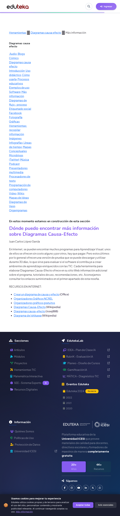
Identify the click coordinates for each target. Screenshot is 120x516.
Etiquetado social (20, 108)
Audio (13, 53)
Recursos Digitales (26, 389)
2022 (69, 397)
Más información (24, 511)
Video (13, 193)
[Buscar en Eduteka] (88, 6)
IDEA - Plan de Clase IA (81, 350)
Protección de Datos (27, 444)
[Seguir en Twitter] (93, 488)
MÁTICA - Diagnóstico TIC (83, 376)
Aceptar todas (83, 505)
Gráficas (14, 121)
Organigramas (18, 210)
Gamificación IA (77, 369)
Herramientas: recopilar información (18, 130)
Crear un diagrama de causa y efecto (36, 294)
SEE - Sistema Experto (30, 382)
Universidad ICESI (25, 451)
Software (15, 91)
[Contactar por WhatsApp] (100, 488)
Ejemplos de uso (19, 87)
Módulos (19, 356)
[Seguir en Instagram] (72, 488)
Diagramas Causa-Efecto (30, 307)
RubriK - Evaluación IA (79, 356)
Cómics (14, 58)
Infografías (16, 142)
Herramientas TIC (25, 369)
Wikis (20, 193)
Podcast (14, 163)
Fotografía (15, 117)
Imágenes (15, 138)
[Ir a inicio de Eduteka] (18, 6)
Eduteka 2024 (81, 391)
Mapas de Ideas (19, 197)
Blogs (21, 53)
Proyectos (20, 363)
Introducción (17, 70)
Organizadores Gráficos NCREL (33, 298)
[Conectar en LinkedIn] (86, 488)
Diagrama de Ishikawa (28, 315)
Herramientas (17, 32)
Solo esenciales (105, 505)
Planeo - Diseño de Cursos (83, 363)
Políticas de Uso (24, 438)
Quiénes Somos (24, 431)
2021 (69, 403)
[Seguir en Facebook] (65, 488)
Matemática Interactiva (28, 376)
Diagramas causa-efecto (29, 311)
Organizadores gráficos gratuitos (34, 303)
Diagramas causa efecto (46, 32)
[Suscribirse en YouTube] (79, 488)
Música (24, 159)
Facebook (15, 113)
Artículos (19, 350)
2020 (69, 408)
